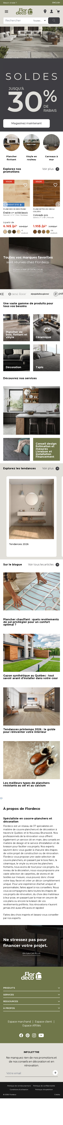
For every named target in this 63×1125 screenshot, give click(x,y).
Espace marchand (19, 1021)
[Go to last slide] (4, 204)
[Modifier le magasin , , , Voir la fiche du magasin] (45, 11)
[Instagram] (34, 1035)
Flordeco (12, 1094)
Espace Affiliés (31, 1025)
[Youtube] (41, 1035)
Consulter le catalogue (28, 269)
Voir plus (47, 169)
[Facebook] (21, 1035)
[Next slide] (58, 204)
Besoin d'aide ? (10, 2)
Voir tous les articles (40, 564)
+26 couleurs (53, 232)
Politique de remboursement (19, 1086)
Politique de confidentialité (44, 1086)
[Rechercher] (54, 20)
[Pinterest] (28, 1035)
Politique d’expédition (44, 1089)
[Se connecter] (51, 11)
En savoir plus (31, 953)
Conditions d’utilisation (19, 1089)
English (56, 3)
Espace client (43, 1021)
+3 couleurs (24, 232)
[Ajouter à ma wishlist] (25, 185)
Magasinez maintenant (26, 123)
